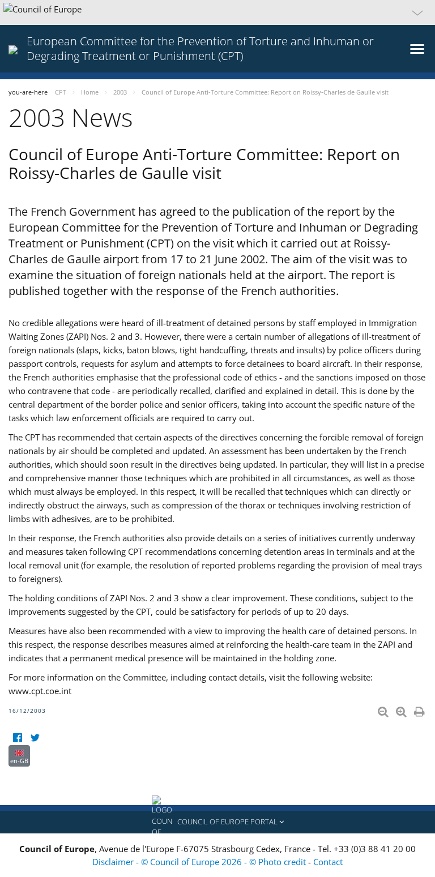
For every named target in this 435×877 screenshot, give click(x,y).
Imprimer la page (420, 709)
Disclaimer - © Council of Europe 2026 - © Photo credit (200, 861)
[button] (217, 12)
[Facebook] (17, 738)
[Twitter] (35, 738)
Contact (328, 861)
